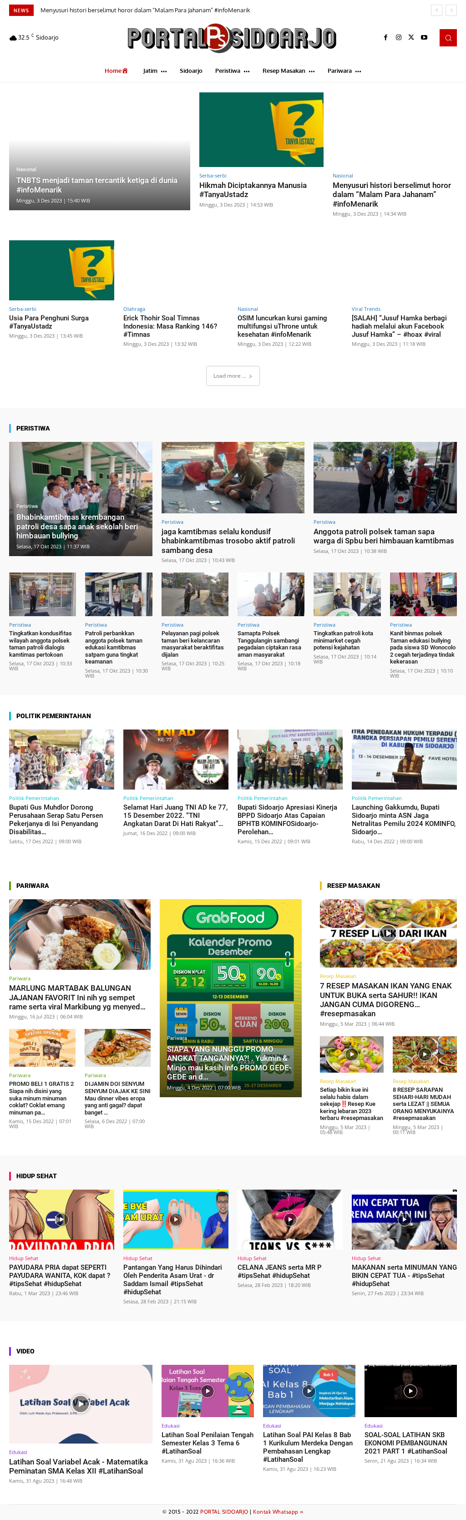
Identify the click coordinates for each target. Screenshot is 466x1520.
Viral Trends (366, 308)
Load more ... (229, 376)
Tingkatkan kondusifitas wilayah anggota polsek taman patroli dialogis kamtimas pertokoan (40, 644)
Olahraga (134, 308)
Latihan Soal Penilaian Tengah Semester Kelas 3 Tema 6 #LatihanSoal (207, 1443)
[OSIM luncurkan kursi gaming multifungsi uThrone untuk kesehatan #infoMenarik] (290, 270)
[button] (448, 37)
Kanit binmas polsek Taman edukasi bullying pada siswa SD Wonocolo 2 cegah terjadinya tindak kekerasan (423, 647)
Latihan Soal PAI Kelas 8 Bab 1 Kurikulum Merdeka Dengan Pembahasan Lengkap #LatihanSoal (308, 1447)
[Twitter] (411, 37)
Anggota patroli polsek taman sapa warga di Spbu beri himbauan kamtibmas (384, 536)
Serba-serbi (213, 175)
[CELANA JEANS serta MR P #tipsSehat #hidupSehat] (290, 1220)
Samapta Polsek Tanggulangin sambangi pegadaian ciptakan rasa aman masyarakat (269, 644)
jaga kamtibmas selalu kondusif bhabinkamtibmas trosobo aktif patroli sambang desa (228, 541)
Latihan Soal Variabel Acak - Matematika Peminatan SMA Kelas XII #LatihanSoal (78, 1466)
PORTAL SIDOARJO (224, 1511)
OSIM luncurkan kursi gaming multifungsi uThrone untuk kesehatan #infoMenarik (282, 326)
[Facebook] (386, 37)
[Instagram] (398, 37)
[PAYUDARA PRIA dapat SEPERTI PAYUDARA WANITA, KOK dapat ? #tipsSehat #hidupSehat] (61, 1220)
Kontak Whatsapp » (278, 1511)
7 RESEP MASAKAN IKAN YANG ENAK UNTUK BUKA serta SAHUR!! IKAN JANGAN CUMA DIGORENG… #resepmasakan (386, 999)
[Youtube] (424, 37)
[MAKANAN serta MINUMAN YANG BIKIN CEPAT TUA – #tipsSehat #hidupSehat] (404, 1220)
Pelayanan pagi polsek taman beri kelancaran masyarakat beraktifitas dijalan (193, 644)
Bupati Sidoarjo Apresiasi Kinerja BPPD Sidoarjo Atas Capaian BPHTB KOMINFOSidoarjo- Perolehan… (287, 819)
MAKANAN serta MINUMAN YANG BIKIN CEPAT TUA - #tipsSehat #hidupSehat (404, 1275)
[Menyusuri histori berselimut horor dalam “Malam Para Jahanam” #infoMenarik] (395, 129)
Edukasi (18, 1451)
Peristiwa (27, 506)
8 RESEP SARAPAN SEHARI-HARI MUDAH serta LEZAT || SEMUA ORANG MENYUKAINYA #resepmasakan (423, 1103)
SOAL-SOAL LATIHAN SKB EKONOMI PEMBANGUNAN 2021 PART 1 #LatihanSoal (406, 1443)
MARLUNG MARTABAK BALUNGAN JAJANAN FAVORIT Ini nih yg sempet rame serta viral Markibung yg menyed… (77, 997)
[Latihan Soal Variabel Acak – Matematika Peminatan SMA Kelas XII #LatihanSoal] (80, 1404)
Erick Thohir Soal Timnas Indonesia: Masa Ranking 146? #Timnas (170, 326)
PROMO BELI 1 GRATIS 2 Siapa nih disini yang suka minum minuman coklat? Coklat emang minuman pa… (41, 1097)
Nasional (26, 169)
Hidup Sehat (23, 1258)
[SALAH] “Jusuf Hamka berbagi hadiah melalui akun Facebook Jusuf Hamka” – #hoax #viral (399, 326)
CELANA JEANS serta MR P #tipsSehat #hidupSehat (280, 1271)
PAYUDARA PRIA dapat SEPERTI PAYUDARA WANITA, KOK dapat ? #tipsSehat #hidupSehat (59, 1275)
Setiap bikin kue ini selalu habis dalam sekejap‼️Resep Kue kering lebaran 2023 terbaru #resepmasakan (351, 1103)
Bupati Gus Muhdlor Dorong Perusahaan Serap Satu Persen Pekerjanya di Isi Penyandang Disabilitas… (56, 819)
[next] (451, 10)
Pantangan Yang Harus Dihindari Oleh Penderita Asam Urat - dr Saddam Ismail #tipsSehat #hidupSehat (172, 1279)
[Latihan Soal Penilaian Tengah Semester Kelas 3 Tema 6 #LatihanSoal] (208, 1391)
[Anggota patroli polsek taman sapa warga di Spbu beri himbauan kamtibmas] (385, 477)
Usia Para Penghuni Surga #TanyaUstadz (96, 10)
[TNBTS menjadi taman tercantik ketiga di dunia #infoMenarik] (99, 151)
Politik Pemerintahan (34, 798)
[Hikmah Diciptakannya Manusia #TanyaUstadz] (261, 129)
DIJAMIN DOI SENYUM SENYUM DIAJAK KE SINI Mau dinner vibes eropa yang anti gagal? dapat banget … (118, 1097)
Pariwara (19, 978)
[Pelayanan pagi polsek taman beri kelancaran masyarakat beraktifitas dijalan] (195, 594)
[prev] (436, 10)
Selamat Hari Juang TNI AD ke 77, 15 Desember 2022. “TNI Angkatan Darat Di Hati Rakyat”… (175, 815)
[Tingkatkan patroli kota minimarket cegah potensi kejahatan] (347, 594)
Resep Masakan (338, 975)
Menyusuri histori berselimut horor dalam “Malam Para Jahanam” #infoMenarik (392, 194)
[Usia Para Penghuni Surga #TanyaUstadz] (61, 270)
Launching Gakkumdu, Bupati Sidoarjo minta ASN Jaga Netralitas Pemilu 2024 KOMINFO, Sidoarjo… (404, 819)
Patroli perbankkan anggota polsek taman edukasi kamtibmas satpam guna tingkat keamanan (113, 647)
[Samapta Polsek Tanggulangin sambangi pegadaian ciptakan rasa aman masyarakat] (271, 594)
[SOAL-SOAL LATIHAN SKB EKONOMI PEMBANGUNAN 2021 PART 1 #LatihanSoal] (411, 1391)
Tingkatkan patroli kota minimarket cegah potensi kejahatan (343, 640)
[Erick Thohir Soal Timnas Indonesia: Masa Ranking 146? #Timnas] (175, 270)
